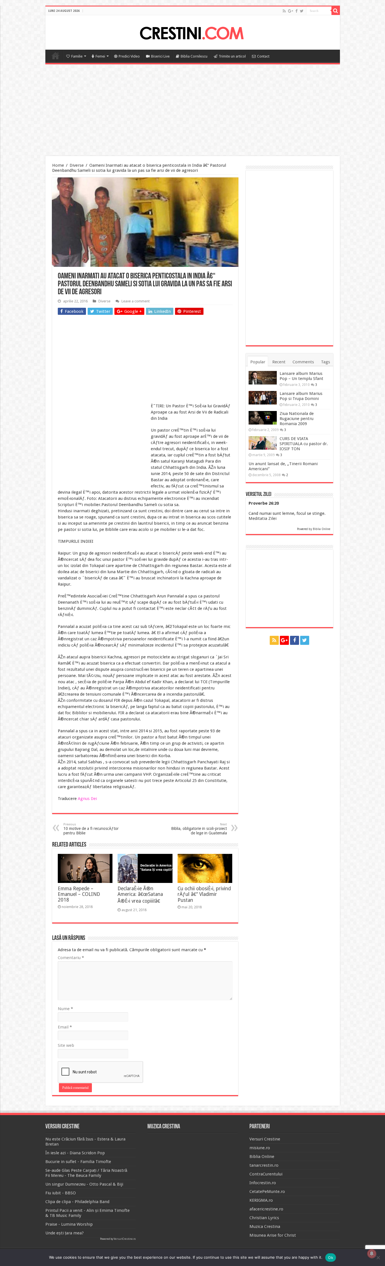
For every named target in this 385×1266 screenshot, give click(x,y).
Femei (100, 56)
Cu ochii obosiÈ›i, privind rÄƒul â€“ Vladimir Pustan (204, 894)
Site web (66, 1045)
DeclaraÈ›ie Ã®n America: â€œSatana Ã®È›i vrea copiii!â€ (140, 895)
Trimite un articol (232, 56)
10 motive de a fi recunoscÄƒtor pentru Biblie (91, 829)
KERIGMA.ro (261, 1200)
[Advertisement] (192, 110)
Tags (325, 361)
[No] (378, 1257)
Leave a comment (135, 301)
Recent (279, 361)
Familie (77, 56)
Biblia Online (321, 529)
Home (55, 55)
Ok (330, 1257)
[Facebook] (296, 11)
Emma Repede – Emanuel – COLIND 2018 (79, 894)
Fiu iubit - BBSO (60, 1192)
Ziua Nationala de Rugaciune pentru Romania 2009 (297, 418)
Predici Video (129, 56)
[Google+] (290, 11)
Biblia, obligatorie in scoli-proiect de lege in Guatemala (199, 829)
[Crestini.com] (192, 31)
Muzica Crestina (264, 1226)
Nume (65, 1008)
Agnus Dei (87, 798)
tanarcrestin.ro (263, 1165)
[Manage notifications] (371, 1253)
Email (65, 1027)
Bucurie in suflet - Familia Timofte (78, 1161)
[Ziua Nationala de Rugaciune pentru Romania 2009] (263, 418)
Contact (263, 56)
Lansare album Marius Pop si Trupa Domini (301, 396)
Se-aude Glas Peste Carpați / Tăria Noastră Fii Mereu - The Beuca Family (86, 1173)
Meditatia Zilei (262, 518)
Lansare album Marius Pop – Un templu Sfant (301, 376)
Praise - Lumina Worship (69, 1224)
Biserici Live (160, 56)
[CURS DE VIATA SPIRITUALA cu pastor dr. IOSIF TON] (263, 443)
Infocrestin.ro (262, 1182)
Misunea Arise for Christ (272, 1235)
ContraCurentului (265, 1174)
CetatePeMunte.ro (267, 1191)
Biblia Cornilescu (194, 56)
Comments (303, 361)
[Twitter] (301, 11)
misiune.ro (259, 1147)
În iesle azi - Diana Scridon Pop (75, 1152)
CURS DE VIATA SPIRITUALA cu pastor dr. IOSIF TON (304, 443)
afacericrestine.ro (266, 1209)
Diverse (77, 165)
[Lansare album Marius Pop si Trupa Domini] (263, 398)
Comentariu (71, 957)
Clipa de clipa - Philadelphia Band (77, 1201)
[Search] (335, 10)
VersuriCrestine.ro (125, 1239)
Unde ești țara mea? (64, 1233)
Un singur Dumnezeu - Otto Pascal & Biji (84, 1184)
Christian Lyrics (264, 1217)
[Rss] (284, 11)
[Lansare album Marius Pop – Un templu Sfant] (263, 377)
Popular (257, 361)
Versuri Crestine (264, 1139)
